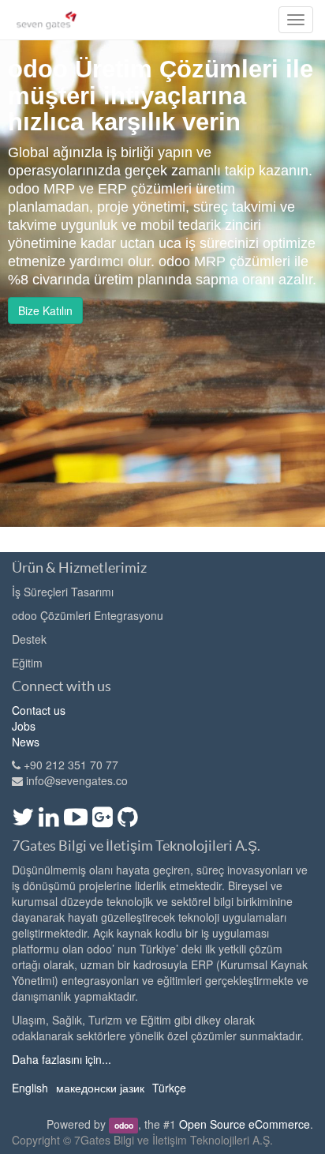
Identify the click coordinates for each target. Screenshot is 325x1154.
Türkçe (169, 1088)
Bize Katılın (45, 310)
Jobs (23, 726)
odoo (123, 1125)
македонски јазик (100, 1088)
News (25, 742)
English (30, 1088)
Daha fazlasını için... (61, 1059)
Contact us (38, 710)
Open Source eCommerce (244, 1124)
